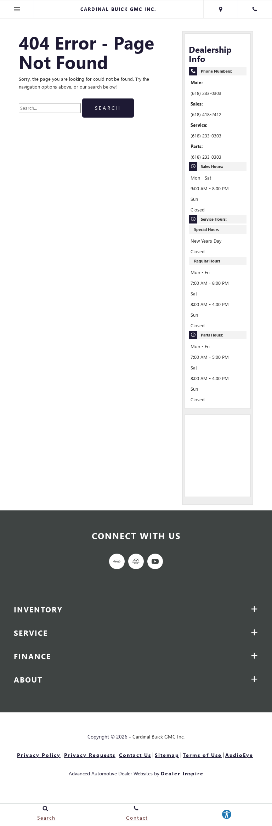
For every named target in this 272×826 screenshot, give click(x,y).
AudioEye (239, 755)
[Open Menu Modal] (17, 9)
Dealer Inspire (182, 773)
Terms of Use (202, 755)
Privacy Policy (39, 755)
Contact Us (135, 755)
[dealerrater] (136, 561)
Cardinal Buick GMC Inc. (158, 736)
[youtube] (155, 561)
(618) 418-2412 (206, 114)
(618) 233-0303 (206, 93)
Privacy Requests (89, 755)
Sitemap (167, 755)
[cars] (117, 561)
